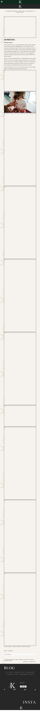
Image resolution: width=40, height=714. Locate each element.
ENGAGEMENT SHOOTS (27, 674)
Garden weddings (16, 646)
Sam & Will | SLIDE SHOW (29, 661)
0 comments (8, 650)
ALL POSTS (9, 672)
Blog (10, 646)
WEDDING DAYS (19, 672)
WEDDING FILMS (12, 674)
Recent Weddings (26, 646)
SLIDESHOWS (30, 672)
